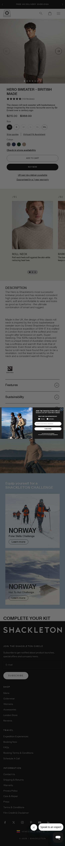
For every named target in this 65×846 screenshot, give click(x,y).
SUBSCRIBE (47, 428)
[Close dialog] (61, 409)
